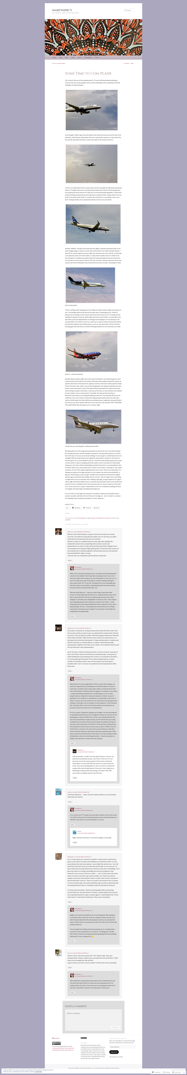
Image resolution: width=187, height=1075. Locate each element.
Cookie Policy (38, 1071)
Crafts (73, 57)
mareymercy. (62, 10)
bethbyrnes (70, 628)
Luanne (69, 792)
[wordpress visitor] (84, 1038)
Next (133, 63)
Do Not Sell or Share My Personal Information (107, 1068)
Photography (88, 57)
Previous (126, 63)
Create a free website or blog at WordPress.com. (81, 1068)
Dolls (66, 57)
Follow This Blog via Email (117, 1038)
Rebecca (69, 532)
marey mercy (108, 518)
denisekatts (70, 857)
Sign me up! (114, 1052)
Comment (115, 1027)
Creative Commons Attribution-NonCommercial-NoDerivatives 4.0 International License (63, 1048)
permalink (67, 519)
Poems (97, 57)
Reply (70, 560)
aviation (93, 518)
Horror (79, 57)
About (54, 57)
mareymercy (78, 567)
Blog (60, 57)
